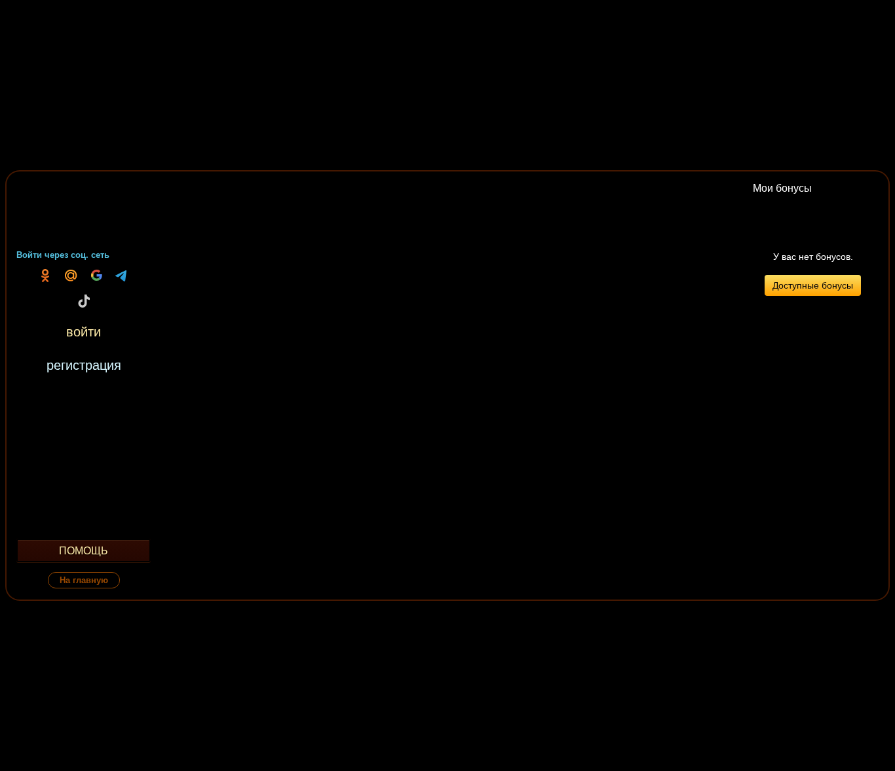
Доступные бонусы (812, 285)
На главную (84, 580)
